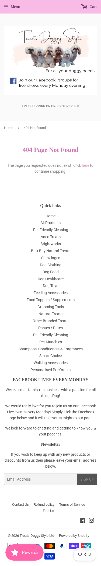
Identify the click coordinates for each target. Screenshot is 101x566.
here (85, 165)
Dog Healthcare (51, 279)
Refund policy (44, 504)
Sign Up (87, 479)
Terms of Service (72, 504)
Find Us (48, 511)
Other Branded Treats (50, 321)
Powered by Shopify (74, 536)
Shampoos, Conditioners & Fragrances (51, 349)
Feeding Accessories (51, 293)
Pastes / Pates (50, 328)
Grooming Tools (50, 307)
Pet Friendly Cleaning (50, 230)
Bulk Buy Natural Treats (50, 251)
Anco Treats (51, 237)
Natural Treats (50, 314)
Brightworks (50, 244)
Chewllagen (50, 258)
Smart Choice (50, 356)
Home (8, 128)
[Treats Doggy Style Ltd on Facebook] (82, 521)
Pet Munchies (50, 342)
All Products (50, 223)
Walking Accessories (51, 363)
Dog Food (51, 272)
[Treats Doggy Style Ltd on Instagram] (91, 521)
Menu (15, 7)
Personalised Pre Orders (50, 370)
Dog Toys (50, 286)
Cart (93, 7)
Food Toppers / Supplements (51, 300)
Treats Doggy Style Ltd (37, 536)
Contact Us (20, 504)
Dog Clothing (50, 265)
